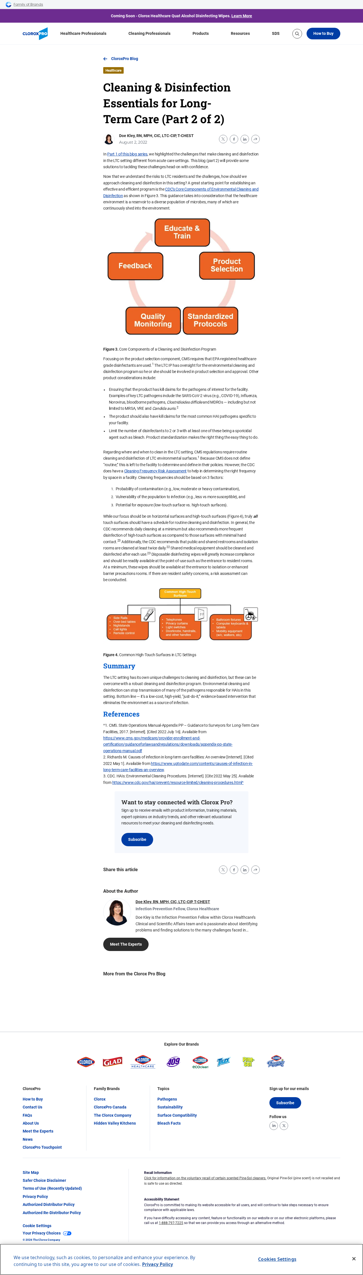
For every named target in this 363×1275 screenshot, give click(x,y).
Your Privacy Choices (42, 1233)
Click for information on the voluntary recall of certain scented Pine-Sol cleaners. (205, 1178)
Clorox (99, 1099)
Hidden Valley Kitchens (115, 1123)
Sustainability (170, 1107)
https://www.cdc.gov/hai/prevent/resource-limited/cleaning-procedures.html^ (178, 782)
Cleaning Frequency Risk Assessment (155, 471)
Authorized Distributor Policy (49, 1204)
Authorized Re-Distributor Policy (52, 1212)
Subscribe (137, 839)
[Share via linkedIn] (244, 139)
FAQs (27, 1115)
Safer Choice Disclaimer (44, 1180)
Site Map (31, 1172)
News (28, 1139)
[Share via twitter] (223, 139)
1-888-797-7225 (171, 1223)
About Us (31, 1123)
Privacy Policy (35, 1196)
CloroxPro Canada (110, 1107)
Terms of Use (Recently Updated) (52, 1188)
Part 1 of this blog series (127, 154)
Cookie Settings (37, 1225)
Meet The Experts (126, 944)
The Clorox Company (112, 1115)
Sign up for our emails (289, 1088)
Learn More (241, 16)
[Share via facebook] (234, 139)
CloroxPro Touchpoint (42, 1147)
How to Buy (323, 33)
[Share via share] (255, 139)
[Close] (354, 1259)
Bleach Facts (169, 1123)
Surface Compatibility (177, 1115)
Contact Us (32, 1107)
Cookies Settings (277, 1259)
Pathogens (167, 1099)
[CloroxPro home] (35, 33)
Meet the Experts (38, 1131)
